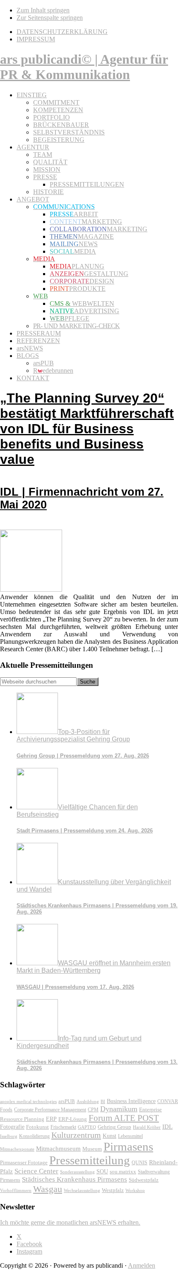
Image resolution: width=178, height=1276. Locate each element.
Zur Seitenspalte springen (50, 17)
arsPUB (66, 1101)
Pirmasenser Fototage (24, 1162)
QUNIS (139, 1163)
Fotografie (12, 1127)
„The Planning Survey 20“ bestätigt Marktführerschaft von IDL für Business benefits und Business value (87, 451)
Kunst (109, 1136)
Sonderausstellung (77, 1171)
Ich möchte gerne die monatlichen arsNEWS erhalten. (70, 1222)
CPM (93, 1110)
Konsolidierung (34, 1136)
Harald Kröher (147, 1127)
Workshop (135, 1190)
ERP (51, 1119)
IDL (167, 1126)
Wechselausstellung (82, 1190)
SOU (102, 1171)
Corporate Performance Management (50, 1110)
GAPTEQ (87, 1127)
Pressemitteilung (89, 1160)
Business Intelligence (131, 1101)
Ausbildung (88, 1101)
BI (103, 1101)
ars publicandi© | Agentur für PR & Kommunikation (84, 67)
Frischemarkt (63, 1127)
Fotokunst (37, 1127)
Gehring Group (114, 1127)
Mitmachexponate (17, 1148)
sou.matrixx (123, 1171)
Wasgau (47, 1189)
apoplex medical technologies (28, 1101)
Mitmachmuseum (58, 1148)
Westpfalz (113, 1190)
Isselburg (8, 1136)
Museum (92, 1149)
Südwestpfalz (144, 1180)
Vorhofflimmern (15, 1190)
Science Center (36, 1171)
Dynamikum (118, 1109)
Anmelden (141, 1265)
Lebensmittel (130, 1136)
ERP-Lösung (72, 1119)
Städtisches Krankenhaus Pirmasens (74, 1179)
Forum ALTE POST (124, 1117)
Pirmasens (128, 1146)
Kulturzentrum (76, 1134)
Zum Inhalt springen (43, 10)
